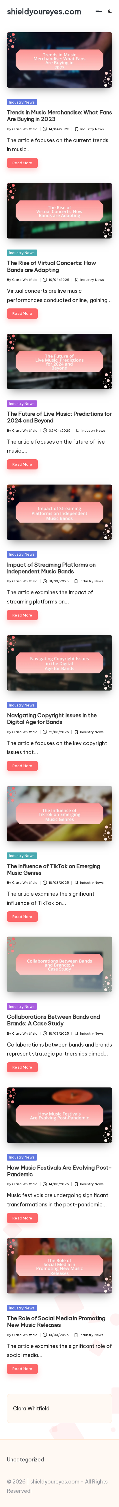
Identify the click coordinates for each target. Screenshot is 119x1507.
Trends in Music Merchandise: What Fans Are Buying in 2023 (59, 115)
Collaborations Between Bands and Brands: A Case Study (53, 1020)
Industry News (22, 102)
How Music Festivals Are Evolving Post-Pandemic (59, 1171)
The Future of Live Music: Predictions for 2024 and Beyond (59, 417)
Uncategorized (25, 1459)
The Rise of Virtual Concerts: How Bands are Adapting (51, 266)
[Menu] (98, 11)
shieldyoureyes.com (44, 11)
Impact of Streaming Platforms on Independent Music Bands (51, 568)
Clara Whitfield (31, 1408)
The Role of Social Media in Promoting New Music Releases (56, 1321)
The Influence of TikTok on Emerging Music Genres (53, 869)
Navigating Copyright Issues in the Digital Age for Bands (52, 718)
